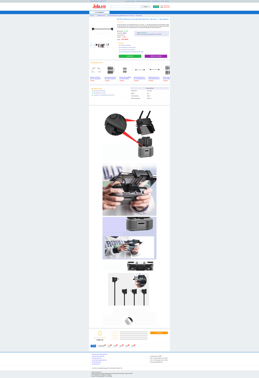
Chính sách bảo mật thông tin (98, 356)
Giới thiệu (167, 1)
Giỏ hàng (156, 6)
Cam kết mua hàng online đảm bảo (143, 1)
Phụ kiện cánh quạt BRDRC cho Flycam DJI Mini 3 (96, 78)
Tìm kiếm (146, 6)
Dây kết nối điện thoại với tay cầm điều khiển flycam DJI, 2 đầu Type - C (110, 78)
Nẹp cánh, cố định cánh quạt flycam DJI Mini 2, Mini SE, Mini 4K (154, 78)
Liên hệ (162, 1)
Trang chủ (92, 15)
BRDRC (124, 33)
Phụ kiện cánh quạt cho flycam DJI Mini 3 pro (139, 78)
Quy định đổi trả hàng (130, 1)
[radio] (95, 337)
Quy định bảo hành (96, 364)
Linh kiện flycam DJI (101, 15)
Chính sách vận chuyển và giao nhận (99, 354)
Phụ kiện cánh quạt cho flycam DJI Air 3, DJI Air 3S (169, 78)
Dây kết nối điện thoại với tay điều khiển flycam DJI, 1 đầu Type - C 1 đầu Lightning (125, 15)
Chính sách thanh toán (97, 358)
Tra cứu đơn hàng (156, 1)
